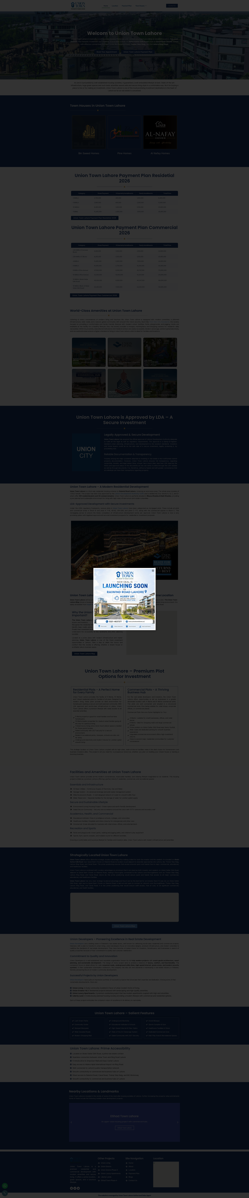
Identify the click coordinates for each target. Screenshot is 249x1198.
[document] (124, 599)
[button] (153, 570)
